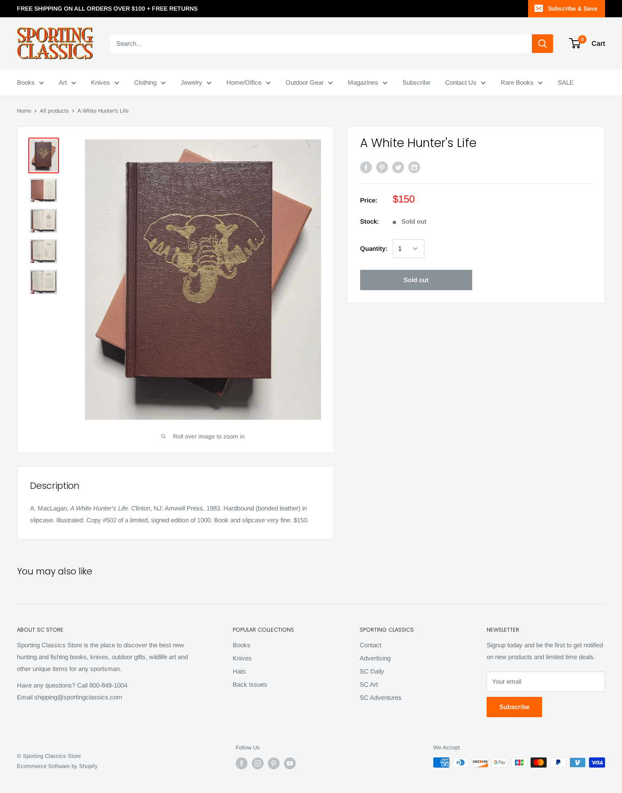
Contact (370, 645)
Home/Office (243, 82)
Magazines (363, 82)
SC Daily (372, 671)
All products (54, 111)
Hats (239, 671)
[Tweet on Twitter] (398, 167)
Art (63, 82)
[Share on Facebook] (366, 167)
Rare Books (517, 82)
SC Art (369, 684)
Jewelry (191, 82)
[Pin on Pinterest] (382, 167)
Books (26, 82)
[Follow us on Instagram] (258, 763)
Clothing (145, 82)
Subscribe (416, 82)
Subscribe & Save (572, 8)
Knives (100, 82)
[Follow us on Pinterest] (274, 763)
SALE (566, 82)
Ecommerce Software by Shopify (57, 766)
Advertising (375, 658)
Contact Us (460, 82)
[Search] (542, 43)
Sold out (416, 279)
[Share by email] (414, 167)
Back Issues (250, 684)
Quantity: (374, 248)
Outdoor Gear (305, 82)
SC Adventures (381, 697)
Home (24, 111)
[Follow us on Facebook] (242, 763)
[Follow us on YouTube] (290, 763)
